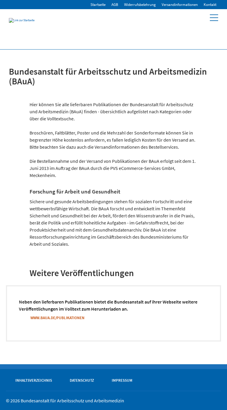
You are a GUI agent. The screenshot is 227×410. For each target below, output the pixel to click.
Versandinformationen (180, 4)
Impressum (122, 380)
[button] (214, 17)
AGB (114, 4)
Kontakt (210, 4)
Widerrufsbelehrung (140, 4)
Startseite (98, 4)
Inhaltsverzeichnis (33, 380)
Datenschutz (82, 380)
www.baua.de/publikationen (57, 317)
